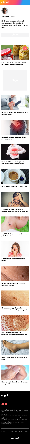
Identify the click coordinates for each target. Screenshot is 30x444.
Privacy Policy (4, 431)
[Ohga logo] (5, 2)
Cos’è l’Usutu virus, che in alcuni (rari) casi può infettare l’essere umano (14, 235)
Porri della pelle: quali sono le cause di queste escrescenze (13, 284)
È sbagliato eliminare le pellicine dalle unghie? (13, 259)
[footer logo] (4, 395)
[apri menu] (27, 2)
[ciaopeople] (15, 438)
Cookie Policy (13, 431)
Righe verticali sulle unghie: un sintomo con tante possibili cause (14, 383)
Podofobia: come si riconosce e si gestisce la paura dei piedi (14, 113)
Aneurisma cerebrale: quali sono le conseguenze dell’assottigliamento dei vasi (14, 210)
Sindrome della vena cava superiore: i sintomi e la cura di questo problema (13, 163)
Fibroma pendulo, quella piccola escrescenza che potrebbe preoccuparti (14, 309)
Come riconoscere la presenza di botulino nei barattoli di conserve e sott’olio (14, 63)
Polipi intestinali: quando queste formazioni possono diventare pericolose (14, 333)
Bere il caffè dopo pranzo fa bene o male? (14, 186)
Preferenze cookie (23, 431)
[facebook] (6, 404)
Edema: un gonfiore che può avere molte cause (14, 358)
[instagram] (2, 404)
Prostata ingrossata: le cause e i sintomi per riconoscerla (13, 138)
